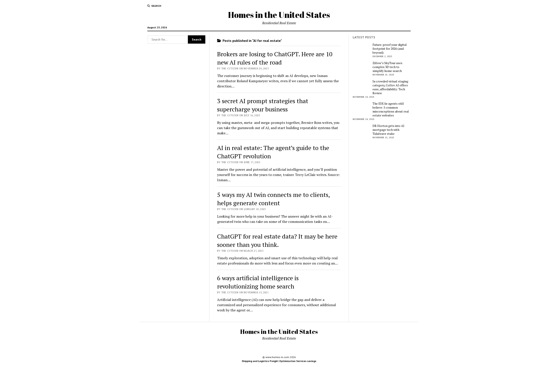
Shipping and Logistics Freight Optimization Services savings (279, 361)
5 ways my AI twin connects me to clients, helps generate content (273, 199)
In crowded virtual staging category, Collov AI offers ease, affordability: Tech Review (390, 87)
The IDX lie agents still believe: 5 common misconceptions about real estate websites (391, 109)
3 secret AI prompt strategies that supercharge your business (262, 105)
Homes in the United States (279, 14)
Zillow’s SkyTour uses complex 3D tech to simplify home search (387, 67)
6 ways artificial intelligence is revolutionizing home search (258, 282)
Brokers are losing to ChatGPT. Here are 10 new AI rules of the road (274, 58)
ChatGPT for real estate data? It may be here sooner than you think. (277, 240)
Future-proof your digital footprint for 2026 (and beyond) (390, 49)
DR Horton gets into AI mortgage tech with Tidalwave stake (388, 130)
